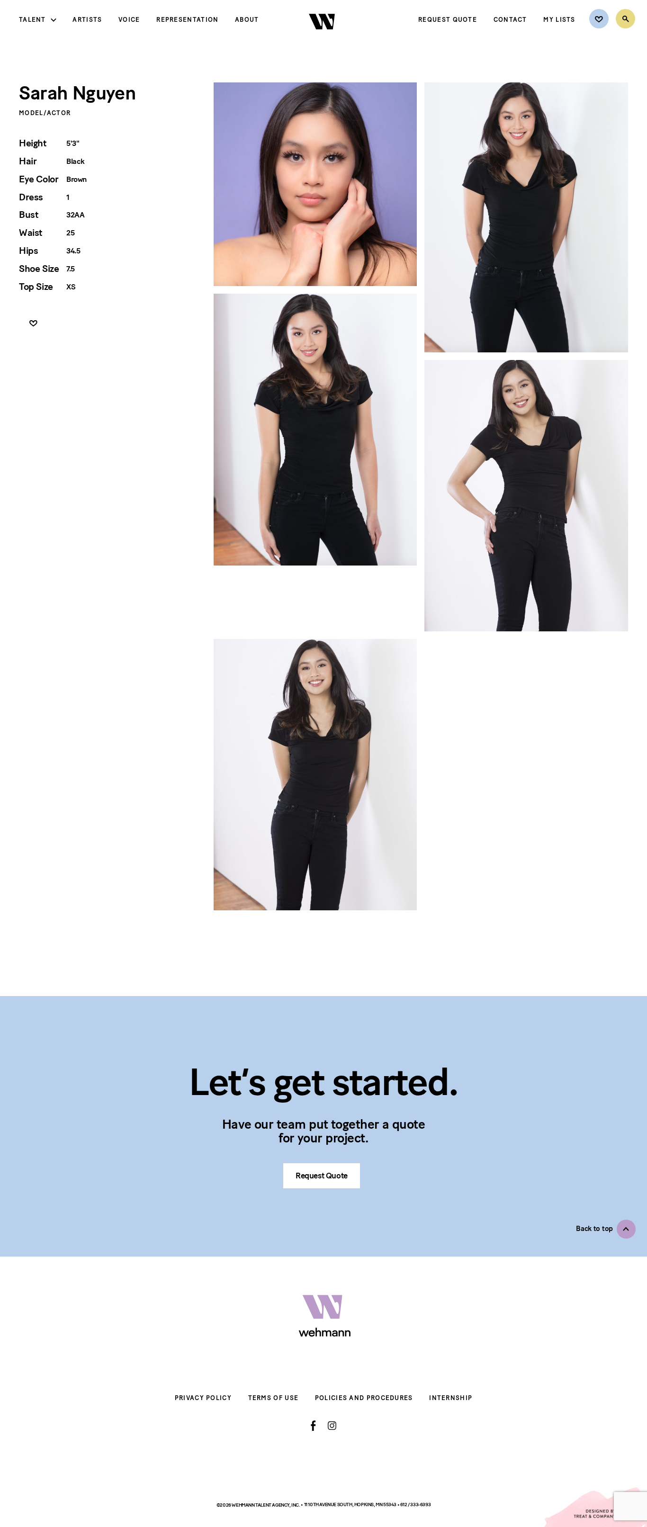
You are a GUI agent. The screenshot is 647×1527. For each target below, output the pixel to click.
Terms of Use (273, 1397)
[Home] (323, 37)
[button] (606, 1229)
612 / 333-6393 (415, 1504)
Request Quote (447, 19)
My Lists (559, 19)
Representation (187, 19)
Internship (450, 1397)
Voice (129, 19)
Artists (87, 19)
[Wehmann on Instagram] (331, 1425)
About (247, 19)
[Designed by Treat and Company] (595, 1507)
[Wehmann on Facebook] (313, 1425)
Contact (510, 19)
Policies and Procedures (364, 1397)
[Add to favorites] (33, 323)
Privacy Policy (203, 1397)
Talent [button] (32, 19)
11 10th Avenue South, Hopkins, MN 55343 (350, 1504)
